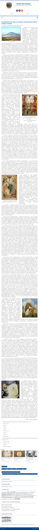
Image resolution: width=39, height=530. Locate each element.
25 (3, 521)
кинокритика (5, 495)
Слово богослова (23, 4)
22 (8, 520)
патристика (12, 496)
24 (2, 521)
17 (2, 520)
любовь (14, 495)
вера (23, 494)
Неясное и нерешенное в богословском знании (11, 509)
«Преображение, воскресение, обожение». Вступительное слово (7, 458)
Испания (31, 492)
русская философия (7, 497)
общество (4, 496)
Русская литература (23, 493)
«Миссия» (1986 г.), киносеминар (8, 507)
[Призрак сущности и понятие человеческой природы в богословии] (19, 454)
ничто (35, 495)
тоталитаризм (31, 497)
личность (9, 468)
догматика (31, 494)
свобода (13, 497)
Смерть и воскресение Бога (7, 506)
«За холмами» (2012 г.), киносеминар (8, 510)
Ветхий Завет (17, 492)
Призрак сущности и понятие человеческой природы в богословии (19, 458)
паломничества (8, 496)
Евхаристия (27, 492)
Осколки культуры (6, 493)
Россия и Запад (15, 493)
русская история (20, 496)
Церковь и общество (7, 494)
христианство (8, 499)
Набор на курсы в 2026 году (7, 504)
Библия (6, 492)
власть (25, 494)
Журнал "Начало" (19, 25)
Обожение (14, 468)
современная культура (25, 497)
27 (6, 521)
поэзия (15, 496)
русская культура (28, 496)
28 (7, 521)
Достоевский (24, 492)
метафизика (17, 495)
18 (3, 520)
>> (9, 516)
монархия (25, 495)
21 (7, 520)
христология (12, 499)
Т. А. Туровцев (8, 25)
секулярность (17, 497)
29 (8, 521)
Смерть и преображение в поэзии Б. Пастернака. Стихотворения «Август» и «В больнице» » (19, 473)
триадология (4, 499)
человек (24, 468)
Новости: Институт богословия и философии (11, 501)
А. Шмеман (3, 492)
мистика (21, 495)
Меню (2, 17)
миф (23, 495)
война (27, 494)
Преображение (19, 468)
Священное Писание (31, 493)
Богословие (13, 25)
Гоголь (21, 492)
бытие (21, 494)
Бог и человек (4, 468)
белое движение (17, 494)
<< (2, 516)
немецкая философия (30, 495)
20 (6, 520)
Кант (34, 492)
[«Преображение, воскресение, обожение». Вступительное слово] (7, 454)
